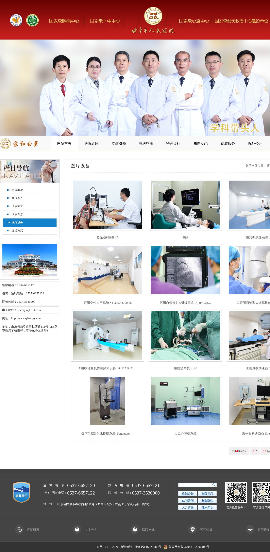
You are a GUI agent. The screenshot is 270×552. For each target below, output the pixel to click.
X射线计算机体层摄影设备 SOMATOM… (108, 368)
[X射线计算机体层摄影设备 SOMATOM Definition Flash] (107, 360)
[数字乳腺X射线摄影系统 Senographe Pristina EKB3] (107, 426)
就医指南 (146, 143)
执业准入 (90, 529)
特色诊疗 (173, 143)
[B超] (185, 229)
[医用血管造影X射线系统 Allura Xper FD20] (185, 295)
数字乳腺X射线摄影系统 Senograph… (107, 433)
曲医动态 (201, 143)
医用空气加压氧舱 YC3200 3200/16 (108, 302)
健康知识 (207, 507)
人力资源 (188, 507)
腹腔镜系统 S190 (185, 368)
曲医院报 (207, 500)
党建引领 (119, 143)
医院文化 (148, 529)
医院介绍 (91, 143)
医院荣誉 (206, 529)
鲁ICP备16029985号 (148, 546)
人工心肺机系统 (185, 433)
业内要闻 (188, 500)
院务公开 (255, 143)
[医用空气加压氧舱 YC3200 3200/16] (107, 295)
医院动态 (207, 493)
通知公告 (188, 493)
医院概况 (33, 529)
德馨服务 (228, 143)
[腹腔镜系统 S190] (185, 360)
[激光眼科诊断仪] (107, 229)
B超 (185, 237)
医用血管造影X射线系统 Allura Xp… (185, 302)
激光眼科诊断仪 (107, 237)
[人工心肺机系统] (185, 426)
